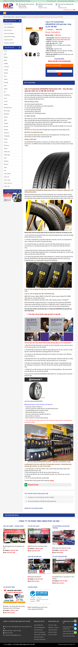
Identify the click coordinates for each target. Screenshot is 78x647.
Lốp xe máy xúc (8, 183)
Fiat (5, 170)
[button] (47, 484)
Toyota (5, 148)
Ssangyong (7, 136)
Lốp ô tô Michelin (8, 24)
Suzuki (5, 142)
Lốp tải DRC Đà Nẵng (9, 36)
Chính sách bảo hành (68, 633)
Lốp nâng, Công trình (9, 43)
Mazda (5, 104)
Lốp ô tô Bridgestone (9, 27)
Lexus (5, 98)
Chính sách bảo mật (51, 1)
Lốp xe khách (7, 173)
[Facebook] (75, 624)
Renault (6, 129)
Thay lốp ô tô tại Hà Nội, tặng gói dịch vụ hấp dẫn (44, 314)
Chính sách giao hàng (69, 636)
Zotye (5, 167)
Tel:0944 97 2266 (42, 7)
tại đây (52, 480)
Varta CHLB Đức (53, 629)
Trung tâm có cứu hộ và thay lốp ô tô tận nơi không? (41, 497)
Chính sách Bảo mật (68, 631)
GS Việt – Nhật (52, 625)
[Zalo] (75, 628)
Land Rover (7, 95)
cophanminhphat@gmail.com (13, 635)
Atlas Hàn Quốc (52, 632)
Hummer (6, 164)
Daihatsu (6, 161)
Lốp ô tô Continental (20, 17)
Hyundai (6, 82)
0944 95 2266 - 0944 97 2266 (13, 630)
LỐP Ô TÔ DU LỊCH (8, 17)
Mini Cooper (7, 110)
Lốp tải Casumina (8, 39)
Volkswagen (7, 154)
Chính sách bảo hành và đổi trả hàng (66, 1)
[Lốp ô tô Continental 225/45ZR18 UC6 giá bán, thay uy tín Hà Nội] (26, 54)
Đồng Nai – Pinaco (53, 627)
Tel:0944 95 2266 (23, 7)
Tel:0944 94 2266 (62, 7)
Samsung (6, 132)
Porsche (6, 126)
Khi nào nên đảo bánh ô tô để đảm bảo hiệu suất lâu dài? (42, 501)
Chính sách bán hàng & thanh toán (68, 627)
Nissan (5, 117)
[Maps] (75, 620)
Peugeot (6, 123)
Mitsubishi (6, 114)
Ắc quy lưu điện (52, 634)
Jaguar (5, 88)
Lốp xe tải (6, 176)
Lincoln (5, 101)
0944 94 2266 (8, 633)
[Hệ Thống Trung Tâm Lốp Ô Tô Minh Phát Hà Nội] (8, 6)
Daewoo (6, 73)
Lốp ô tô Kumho (8, 30)
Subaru (6, 139)
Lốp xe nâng (7, 180)
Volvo (5, 158)
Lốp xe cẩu (6, 186)
